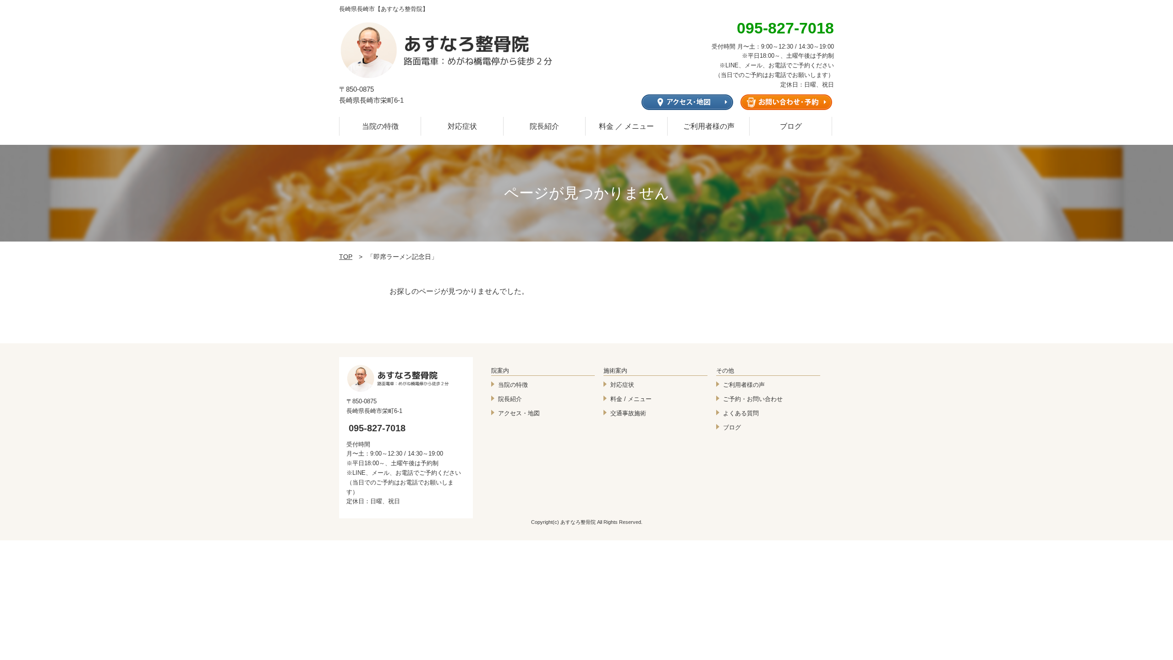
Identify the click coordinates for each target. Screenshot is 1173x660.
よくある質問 (741, 413)
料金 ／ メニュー (626, 126)
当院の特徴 (380, 126)
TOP (345, 256)
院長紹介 (544, 126)
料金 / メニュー (631, 399)
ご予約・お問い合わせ (753, 399)
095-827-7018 (377, 428)
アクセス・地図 (519, 413)
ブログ (791, 126)
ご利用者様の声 (708, 126)
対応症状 (462, 126)
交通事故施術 (628, 413)
